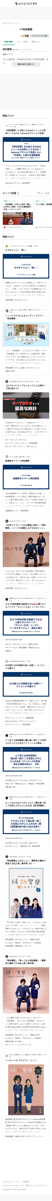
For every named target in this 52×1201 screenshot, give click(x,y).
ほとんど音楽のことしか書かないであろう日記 (25, 1054)
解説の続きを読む (25, 64)
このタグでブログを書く (39, 36)
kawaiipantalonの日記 (17, 661)
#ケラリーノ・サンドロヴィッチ (18, 1045)
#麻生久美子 (10, 371)
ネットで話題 (22, 42)
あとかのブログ (14, 521)
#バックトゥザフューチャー (16, 443)
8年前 (29, 956)
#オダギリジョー (22, 300)
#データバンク (19, 446)
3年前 (28, 457)
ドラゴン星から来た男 (16, 457)
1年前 (36, 246)
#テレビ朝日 (20, 368)
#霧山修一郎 (10, 787)
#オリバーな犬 (11, 647)
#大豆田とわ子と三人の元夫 (16, 780)
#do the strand (11, 721)
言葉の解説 (8, 42)
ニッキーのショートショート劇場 (20, 246)
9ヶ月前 (13, 127)
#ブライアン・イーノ (35, 1136)
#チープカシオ (11, 440)
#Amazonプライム (12, 183)
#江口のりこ (28, 943)
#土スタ (8, 644)
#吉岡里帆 (9, 946)
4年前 (24, 521)
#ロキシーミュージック (14, 718)
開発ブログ (29, 1185)
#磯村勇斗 (19, 946)
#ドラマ (28, 946)
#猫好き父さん (34, 647)
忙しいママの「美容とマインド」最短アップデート (26, 124)
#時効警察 (26, 183)
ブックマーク (9, 201)
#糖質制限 (30, 718)
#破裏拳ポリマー (12, 511)
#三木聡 (18, 1041)
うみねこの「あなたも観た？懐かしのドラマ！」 (26, 310)
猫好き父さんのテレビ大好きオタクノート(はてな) (26, 598)
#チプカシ (23, 440)
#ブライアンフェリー (27, 721)
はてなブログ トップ (12, 23)
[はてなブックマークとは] (18, 193)
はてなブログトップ (41, 1185)
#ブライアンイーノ (13, 724)
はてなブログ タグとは (10, 1185)
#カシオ (8, 446)
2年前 (37, 381)
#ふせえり (9, 943)
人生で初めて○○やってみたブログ (21, 381)
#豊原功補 (9, 1041)
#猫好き (8, 651)
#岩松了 (18, 943)
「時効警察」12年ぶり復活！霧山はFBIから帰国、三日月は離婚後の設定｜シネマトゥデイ (17, 206)
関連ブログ (36, 42)
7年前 (29, 857)
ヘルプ (22, 1185)
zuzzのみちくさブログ (17, 857)
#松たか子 (9, 784)
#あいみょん (31, 446)
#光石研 (37, 943)
